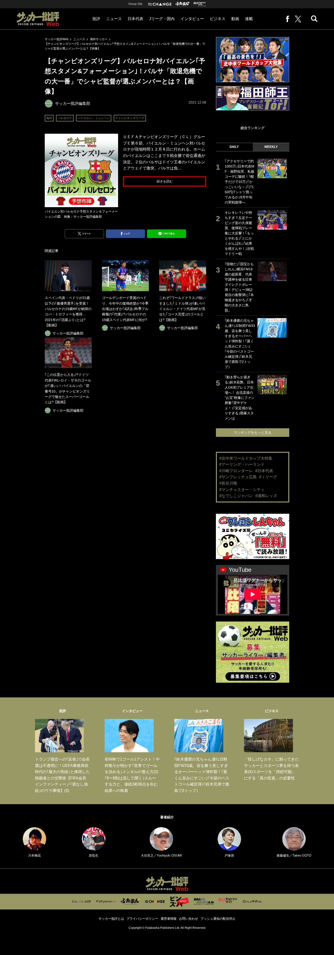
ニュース (114, 19)
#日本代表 (264, 471)
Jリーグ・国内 (162, 19)
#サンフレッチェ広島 (238, 477)
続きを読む (165, 181)
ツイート (86, 233)
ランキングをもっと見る (252, 432)
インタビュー (192, 19)
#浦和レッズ (266, 496)
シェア (126, 233)
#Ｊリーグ (268, 477)
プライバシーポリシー (142, 918)
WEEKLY (271, 147)
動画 (235, 19)
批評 (96, 19)
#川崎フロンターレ (236, 471)
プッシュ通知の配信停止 (217, 918)
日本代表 (135, 19)
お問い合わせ (188, 918)
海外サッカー (99, 39)
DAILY (234, 147)
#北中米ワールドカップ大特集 (245, 458)
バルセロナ (64, 118)
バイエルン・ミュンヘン (94, 118)
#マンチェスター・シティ (242, 490)
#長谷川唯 (228, 483)
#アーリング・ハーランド (242, 464)
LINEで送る (169, 233)
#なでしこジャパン (236, 496)
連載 (249, 19)
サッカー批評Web (56, 39)
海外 (49, 118)
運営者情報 (169, 918)
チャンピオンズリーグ (130, 118)
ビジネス (217, 19)
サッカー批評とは (111, 918)
